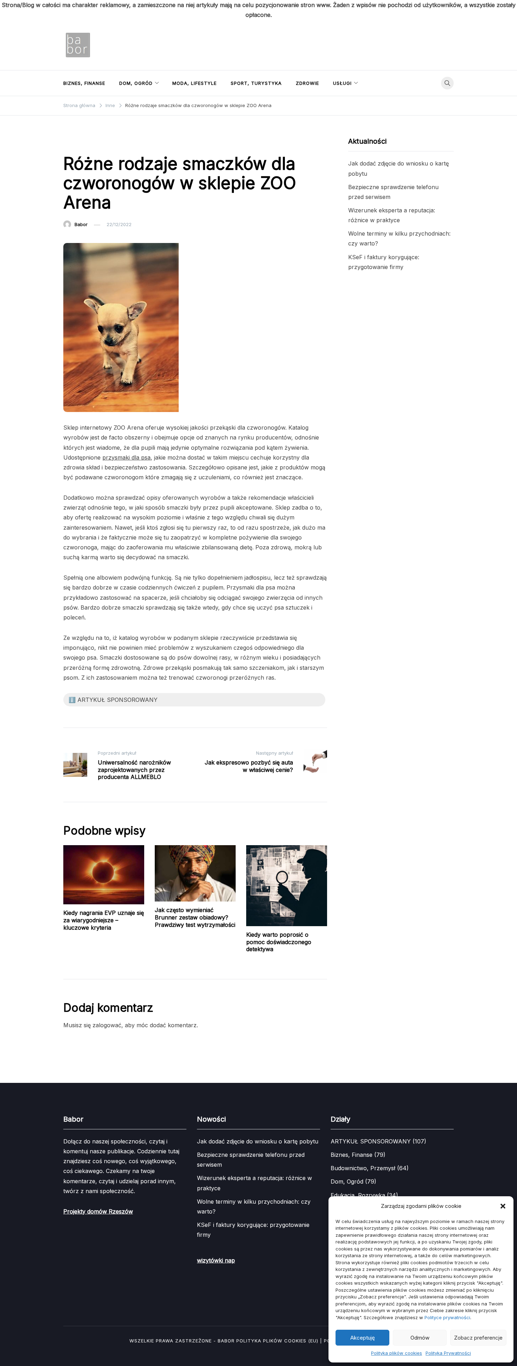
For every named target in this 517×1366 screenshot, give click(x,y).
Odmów (419, 1337)
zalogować (106, 1025)
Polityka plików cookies (396, 1353)
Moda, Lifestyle (194, 83)
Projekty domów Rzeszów (98, 1211)
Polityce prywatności (447, 1317)
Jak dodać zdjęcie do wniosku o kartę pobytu (257, 1141)
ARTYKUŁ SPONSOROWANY (98, 142)
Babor (81, 224)
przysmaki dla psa (126, 457)
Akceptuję (362, 1337)
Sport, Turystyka (256, 83)
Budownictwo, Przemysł (363, 1168)
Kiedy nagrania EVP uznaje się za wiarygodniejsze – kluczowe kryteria (103, 920)
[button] (502, 1206)
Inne (143, 142)
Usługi (342, 83)
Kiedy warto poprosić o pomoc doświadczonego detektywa (278, 942)
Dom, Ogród (136, 83)
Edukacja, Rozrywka (358, 1195)
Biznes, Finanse (84, 83)
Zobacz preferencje (478, 1337)
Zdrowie (307, 83)
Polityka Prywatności (448, 1353)
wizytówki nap (216, 1260)
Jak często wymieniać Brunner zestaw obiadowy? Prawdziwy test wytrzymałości (195, 917)
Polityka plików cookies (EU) (277, 1340)
